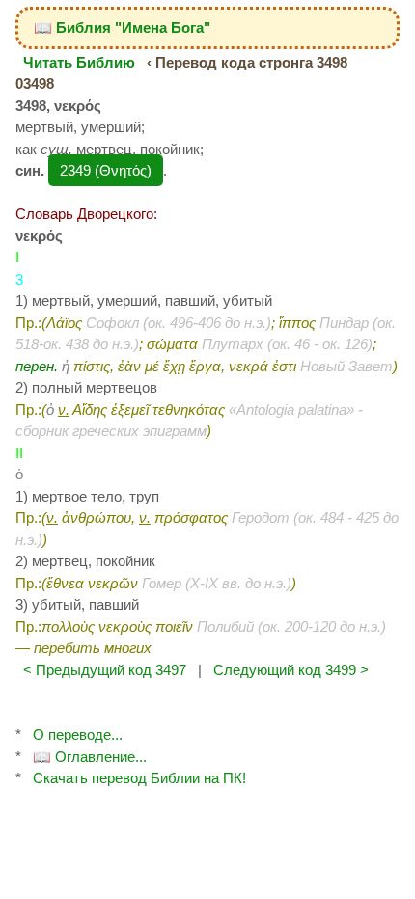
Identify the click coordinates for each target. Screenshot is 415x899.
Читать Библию (79, 62)
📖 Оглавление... (90, 757)
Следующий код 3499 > (291, 670)
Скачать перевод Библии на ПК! (139, 778)
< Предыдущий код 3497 (104, 670)
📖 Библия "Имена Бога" (122, 27)
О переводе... (78, 734)
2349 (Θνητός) (106, 170)
